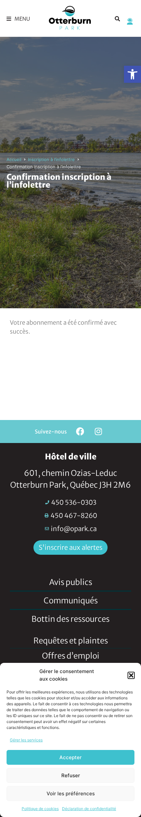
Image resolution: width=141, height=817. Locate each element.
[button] (132, 74)
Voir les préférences (71, 793)
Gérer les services (26, 739)
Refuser (70, 775)
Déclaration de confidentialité (89, 808)
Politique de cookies (40, 808)
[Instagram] (98, 431)
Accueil (14, 159)
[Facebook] (80, 431)
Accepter (70, 757)
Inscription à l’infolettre (51, 159)
